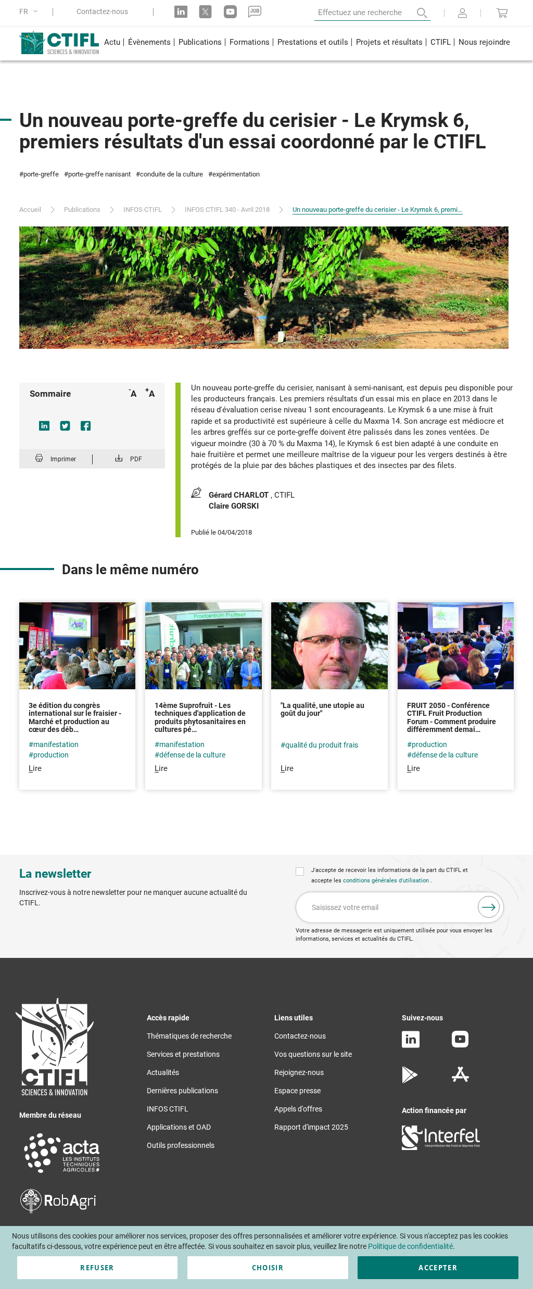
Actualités (163, 1072)
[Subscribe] (489, 907)
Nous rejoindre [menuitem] (484, 42)
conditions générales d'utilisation (386, 880)
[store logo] (59, 42)
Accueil (30, 209)
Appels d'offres (298, 1109)
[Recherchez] (414, 13)
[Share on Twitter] (65, 426)
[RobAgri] (58, 1211)
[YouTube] (460, 1045)
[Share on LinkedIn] (44, 426)
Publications (82, 209)
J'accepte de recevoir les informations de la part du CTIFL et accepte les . (389, 875)
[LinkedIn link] (180, 11)
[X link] (205, 11)
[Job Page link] (254, 11)
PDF (136, 459)
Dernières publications (182, 1090)
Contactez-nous (102, 12)
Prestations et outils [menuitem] (312, 42)
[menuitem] (112, 43)
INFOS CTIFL (142, 209)
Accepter (438, 1267)
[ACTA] (62, 1174)
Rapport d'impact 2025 (311, 1127)
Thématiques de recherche (189, 1036)
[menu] (307, 43)
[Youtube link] (230, 11)
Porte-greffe (41, 174)
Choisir (268, 1267)
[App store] (460, 1081)
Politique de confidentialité (410, 1246)
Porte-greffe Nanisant (99, 174)
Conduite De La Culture (171, 174)
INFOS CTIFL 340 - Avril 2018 (227, 209)
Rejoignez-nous (299, 1072)
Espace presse (297, 1090)
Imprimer (63, 459)
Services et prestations (183, 1054)
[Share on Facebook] (86, 426)
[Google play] (410, 1081)
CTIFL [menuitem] (440, 42)
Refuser (97, 1267)
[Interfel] (441, 1147)
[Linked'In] (411, 1045)
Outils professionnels (180, 1145)
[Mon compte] (462, 14)
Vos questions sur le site (313, 1054)
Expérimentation (236, 174)
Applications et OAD (179, 1127)
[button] (30, 11)
